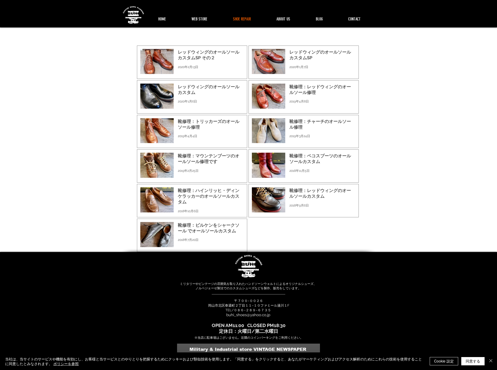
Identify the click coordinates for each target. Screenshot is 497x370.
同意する (473, 361)
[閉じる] (491, 361)
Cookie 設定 (444, 361)
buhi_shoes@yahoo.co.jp (248, 315)
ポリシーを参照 (66, 363)
